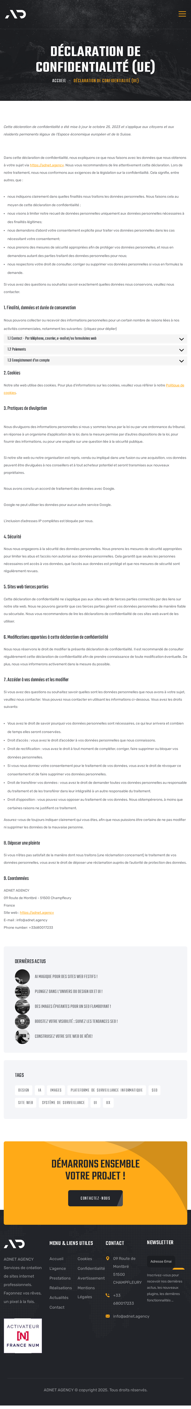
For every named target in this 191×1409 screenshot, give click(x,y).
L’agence (57, 1268)
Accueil (59, 81)
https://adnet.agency (47, 165)
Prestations (60, 1278)
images (55, 1090)
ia (39, 1090)
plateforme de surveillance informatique (107, 1090)
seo (154, 1090)
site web (25, 1103)
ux (108, 1103)
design (23, 1090)
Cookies (85, 1258)
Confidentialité (91, 1268)
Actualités (58, 1297)
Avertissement (91, 1278)
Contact (56, 1307)
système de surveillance (63, 1103)
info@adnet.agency (131, 1316)
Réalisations (60, 1288)
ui (95, 1103)
